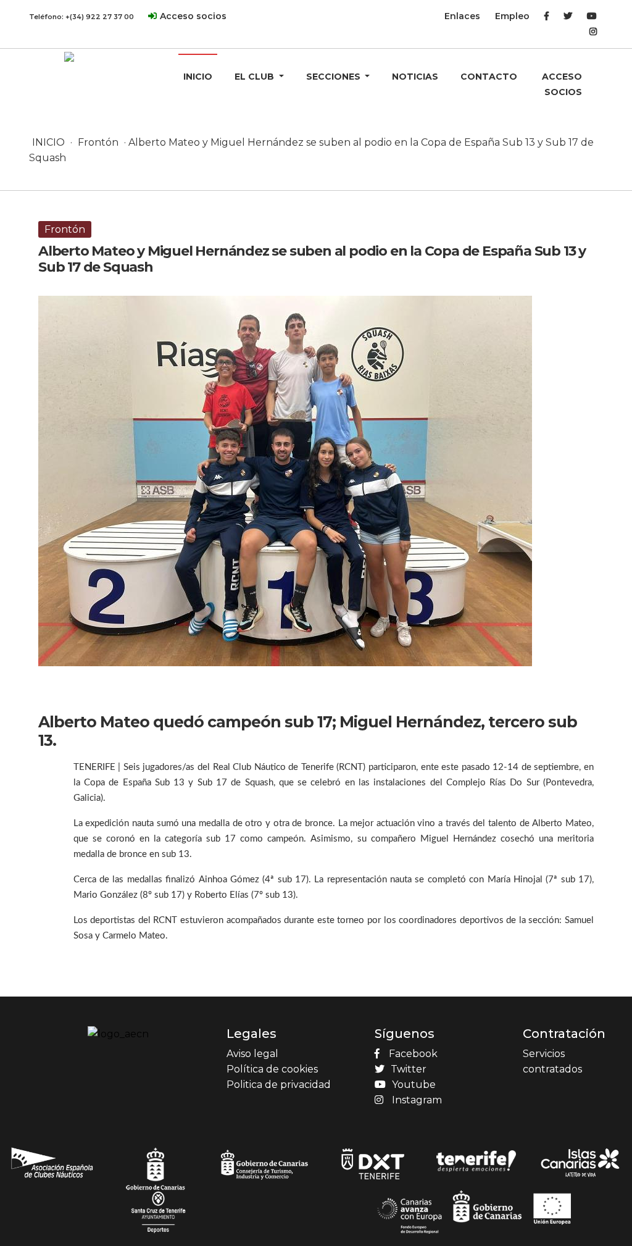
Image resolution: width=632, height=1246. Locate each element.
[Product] (69, 56)
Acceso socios (193, 16)
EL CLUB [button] (255, 76)
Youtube (414, 1084)
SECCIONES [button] (334, 76)
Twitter (408, 1069)
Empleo (512, 16)
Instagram (417, 1100)
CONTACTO (488, 76)
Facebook (413, 1054)
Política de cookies (272, 1069)
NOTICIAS (415, 76)
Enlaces (462, 16)
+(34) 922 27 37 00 (99, 16)
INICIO (197, 76)
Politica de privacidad (279, 1084)
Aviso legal (252, 1054)
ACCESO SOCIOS (562, 84)
